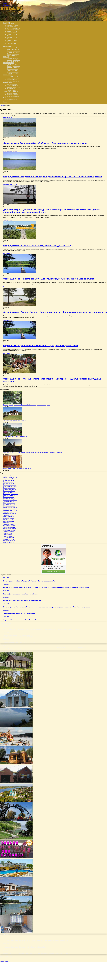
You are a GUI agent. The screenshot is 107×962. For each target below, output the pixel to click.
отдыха (81, 647)
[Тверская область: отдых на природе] (12, 419)
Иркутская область (12, 84)
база (2, 648)
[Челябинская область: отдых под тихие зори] (12, 467)
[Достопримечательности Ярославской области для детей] (16, 801)
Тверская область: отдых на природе (14, 421)
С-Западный (7, 46)
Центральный (8, 23)
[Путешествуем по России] (12, 19)
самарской (102, 648)
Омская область (11, 88)
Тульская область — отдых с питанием (15, 436)
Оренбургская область (13, 67)
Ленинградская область (13, 51)
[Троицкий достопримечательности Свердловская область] (16, 707)
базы (5, 648)
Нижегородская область (13, 66)
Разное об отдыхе (8, 519)
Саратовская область (12, 72)
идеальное (28, 648)
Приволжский (8, 63)
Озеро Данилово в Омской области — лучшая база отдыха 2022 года (37, 245)
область (68, 648)
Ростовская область (12, 61)
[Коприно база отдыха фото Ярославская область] (16, 689)
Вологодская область (13, 49)
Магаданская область (13, 94)
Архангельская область (13, 48)
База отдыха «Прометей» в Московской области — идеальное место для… (26, 405)
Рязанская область (12, 37)
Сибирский (7, 82)
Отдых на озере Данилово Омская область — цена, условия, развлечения (40, 345)
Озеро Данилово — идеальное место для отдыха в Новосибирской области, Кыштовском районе (52, 176)
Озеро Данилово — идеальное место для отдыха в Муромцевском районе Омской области (49, 279)
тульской (23, 649)
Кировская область (12, 64)
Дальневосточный (10, 91)
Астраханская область (13, 58)
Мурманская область (12, 52)
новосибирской (52, 648)
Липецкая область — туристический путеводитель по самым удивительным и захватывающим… (33, 452)
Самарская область (12, 70)
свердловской (8, 649)
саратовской (2, 649)
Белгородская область (13, 25)
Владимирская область (13, 28)
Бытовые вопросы (12, 99)
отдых (74, 648)
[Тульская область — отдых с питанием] (12, 435)
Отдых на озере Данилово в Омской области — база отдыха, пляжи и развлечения (45, 143)
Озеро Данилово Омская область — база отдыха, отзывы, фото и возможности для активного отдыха (55, 312)
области (61, 647)
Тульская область (11, 43)
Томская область (11, 90)
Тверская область (11, 42)
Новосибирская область (13, 87)
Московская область (12, 34)
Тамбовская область (12, 40)
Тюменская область (12, 79)
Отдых (5, 97)
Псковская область (12, 55)
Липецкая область (12, 32)
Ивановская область (12, 31)
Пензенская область (12, 69)
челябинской (28, 649)
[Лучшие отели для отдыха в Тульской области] (16, 858)
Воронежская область (13, 29)
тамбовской (14, 649)
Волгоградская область (13, 60)
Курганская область (12, 76)
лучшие (34, 648)
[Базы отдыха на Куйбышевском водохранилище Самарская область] (16, 726)
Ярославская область (13, 45)
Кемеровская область (13, 85)
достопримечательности (16, 648)
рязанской (97, 648)
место (41, 648)
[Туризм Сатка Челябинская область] (16, 745)
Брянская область (12, 26)
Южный (6, 57)
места (39, 648)
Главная (2, 105)
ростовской (92, 648)
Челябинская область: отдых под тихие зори (17, 468)
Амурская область (12, 93)
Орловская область (12, 35)
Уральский (7, 75)
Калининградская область (10, 494)
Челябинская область (13, 81)
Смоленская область (12, 38)
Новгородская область (13, 54)
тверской (19, 649)
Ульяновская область (12, 73)
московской (46, 648)
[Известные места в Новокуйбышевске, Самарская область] (16, 820)
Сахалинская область (13, 96)
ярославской (35, 649)
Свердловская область (13, 78)
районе (87, 648)
